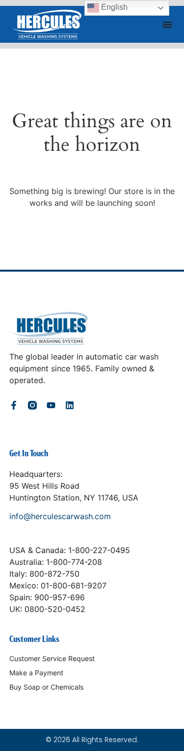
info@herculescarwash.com (60, 516)
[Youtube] (51, 405)
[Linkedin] (69, 405)
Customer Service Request (52, 658)
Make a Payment (36, 672)
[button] (167, 24)
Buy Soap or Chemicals (46, 687)
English (113, 7)
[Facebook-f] (13, 405)
